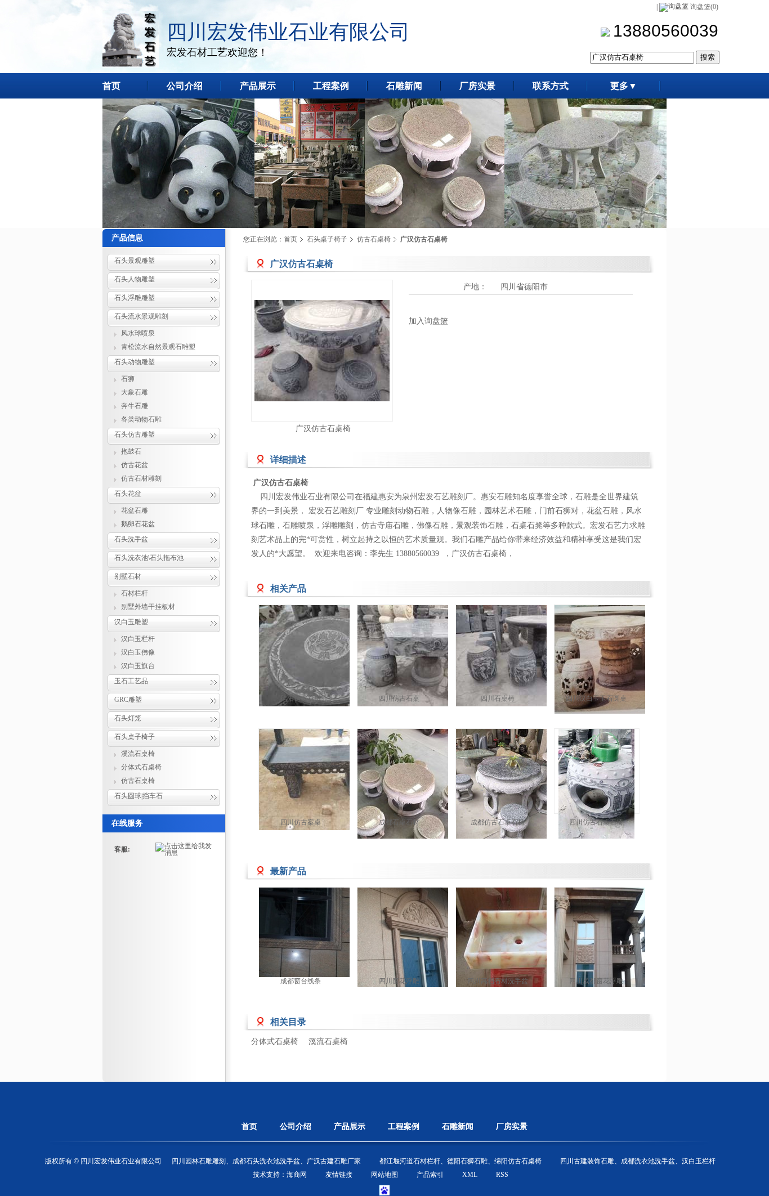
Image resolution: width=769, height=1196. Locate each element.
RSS (502, 1175)
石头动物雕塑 (134, 362)
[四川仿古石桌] (425, 655)
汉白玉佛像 (138, 652)
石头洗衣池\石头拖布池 (149, 558)
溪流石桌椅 (138, 753)
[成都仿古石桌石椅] (506, 796)
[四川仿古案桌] (326, 779)
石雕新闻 (457, 1126)
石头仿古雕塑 (134, 434)
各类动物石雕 (141, 419)
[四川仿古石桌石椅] (597, 796)
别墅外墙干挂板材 (148, 606)
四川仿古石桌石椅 (596, 822)
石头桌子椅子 (134, 737)
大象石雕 (134, 392)
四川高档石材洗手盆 (497, 981)
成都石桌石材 (399, 822)
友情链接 (338, 1175)
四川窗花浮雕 (399, 981)
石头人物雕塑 (134, 279)
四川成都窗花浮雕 (596, 981)
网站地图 (384, 1175)
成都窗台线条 (300, 981)
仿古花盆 (134, 465)
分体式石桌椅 (141, 767)
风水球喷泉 (138, 333)
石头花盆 (127, 494)
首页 (290, 239)
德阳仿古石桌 (300, 698)
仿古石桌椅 (138, 780)
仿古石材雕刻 (141, 478)
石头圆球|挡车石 (138, 796)
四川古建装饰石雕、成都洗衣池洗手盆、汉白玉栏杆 (638, 1161)
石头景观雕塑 (134, 261)
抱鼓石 (131, 451)
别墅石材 (127, 576)
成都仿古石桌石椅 (498, 822)
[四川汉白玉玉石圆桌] (622, 659)
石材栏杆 (134, 593)
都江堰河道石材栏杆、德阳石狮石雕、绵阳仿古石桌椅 (460, 1161)
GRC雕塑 (128, 700)
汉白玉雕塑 (131, 622)
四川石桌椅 (498, 698)
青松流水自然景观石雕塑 (158, 346)
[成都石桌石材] (408, 796)
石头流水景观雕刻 (141, 316)
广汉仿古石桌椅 (323, 428)
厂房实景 (511, 1126)
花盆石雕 (134, 510)
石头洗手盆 (131, 539)
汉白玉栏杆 (138, 638)
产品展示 (349, 1126)
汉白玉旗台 (138, 665)
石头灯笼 (127, 718)
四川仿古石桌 (399, 698)
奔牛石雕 (134, 405)
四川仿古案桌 (300, 822)
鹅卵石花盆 (138, 524)
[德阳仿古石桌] (326, 655)
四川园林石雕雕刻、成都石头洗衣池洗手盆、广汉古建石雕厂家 (266, 1161)
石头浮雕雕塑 (134, 298)
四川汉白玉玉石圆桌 (596, 698)
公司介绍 (295, 1126)
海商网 (297, 1175)
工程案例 (403, 1126)
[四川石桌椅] (523, 655)
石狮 (128, 378)
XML (469, 1175)
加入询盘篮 (428, 321)
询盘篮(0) (704, 7)
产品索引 (430, 1175)
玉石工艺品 (131, 681)
